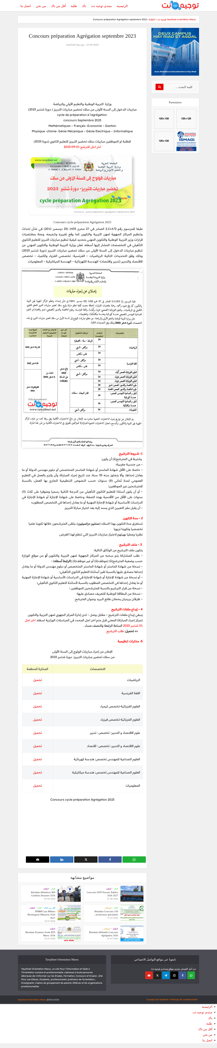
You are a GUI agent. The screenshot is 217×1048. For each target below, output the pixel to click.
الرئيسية (122, 6)
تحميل (37, 693)
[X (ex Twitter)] (157, 975)
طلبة (74, 6)
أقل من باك (58, 6)
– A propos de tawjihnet (158, 999)
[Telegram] (166, 975)
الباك (116, 889)
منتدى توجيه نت (101, 6)
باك (84, 6)
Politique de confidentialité (183, 999)
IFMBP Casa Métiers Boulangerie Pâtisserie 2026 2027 (41, 914)
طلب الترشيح (115, 631)
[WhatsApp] (191, 975)
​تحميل (37, 680)
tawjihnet (71, 44)
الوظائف (108, 908)
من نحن (41, 6)
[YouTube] (149, 975)
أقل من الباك (49, 908)
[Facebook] (182, 975)
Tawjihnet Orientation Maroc (32, 999)
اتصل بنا (25, 6)
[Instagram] (174, 975)
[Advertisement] (82, 74)
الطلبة (109, 889)
